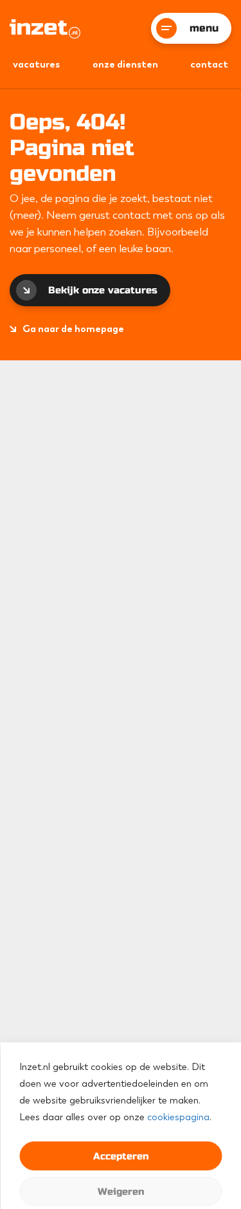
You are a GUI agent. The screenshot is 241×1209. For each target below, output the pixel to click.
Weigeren (121, 1191)
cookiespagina (178, 1117)
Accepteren (120, 1156)
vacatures (36, 64)
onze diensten (125, 64)
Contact (209, 64)
